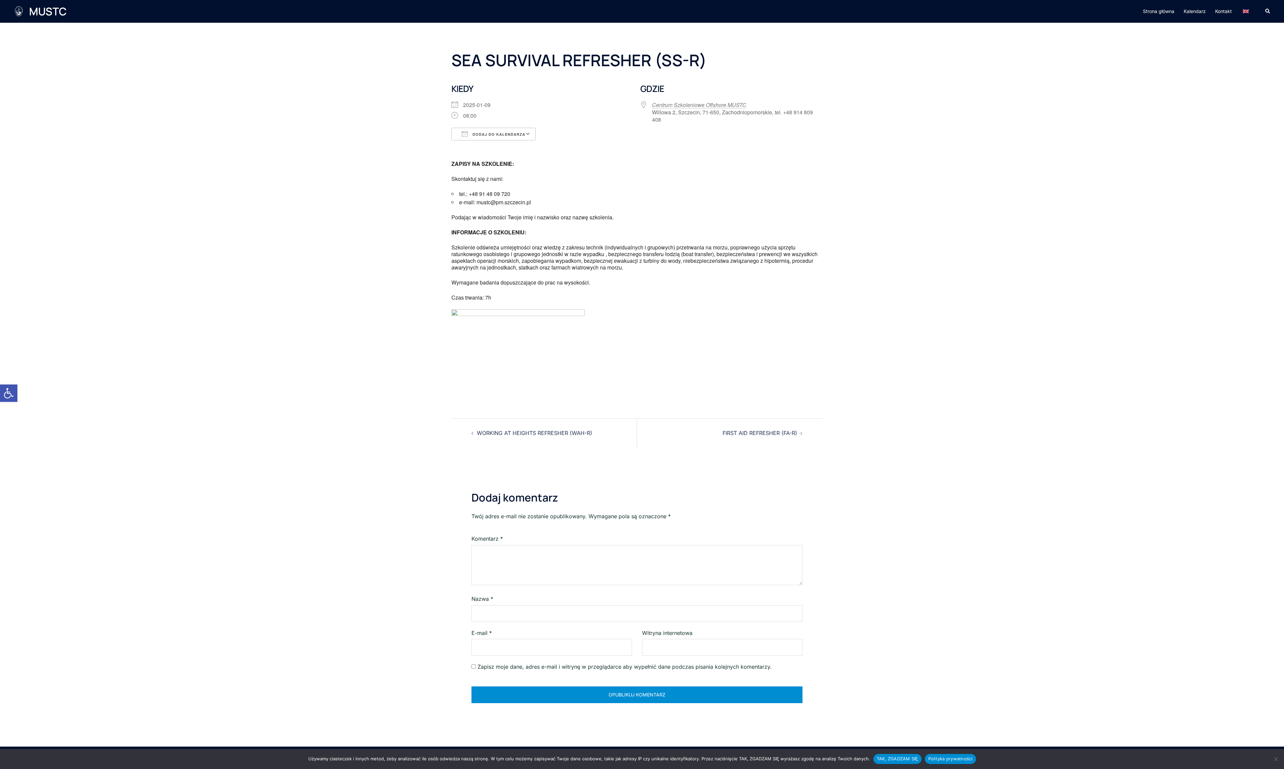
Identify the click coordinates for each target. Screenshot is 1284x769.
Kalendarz (1195, 11)
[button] (8, 393)
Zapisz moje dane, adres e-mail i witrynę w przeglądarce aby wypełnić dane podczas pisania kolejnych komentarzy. (624, 666)
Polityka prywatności (950, 758)
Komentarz (487, 538)
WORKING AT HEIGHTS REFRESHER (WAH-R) (534, 433)
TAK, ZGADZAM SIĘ (897, 758)
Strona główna (1158, 11)
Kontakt (1223, 11)
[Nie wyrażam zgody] (1275, 759)
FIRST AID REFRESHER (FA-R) (760, 433)
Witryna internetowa (667, 633)
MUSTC (48, 11)
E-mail (481, 633)
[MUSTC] (18, 11)
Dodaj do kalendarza (498, 134)
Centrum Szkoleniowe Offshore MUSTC (699, 105)
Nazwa (482, 598)
